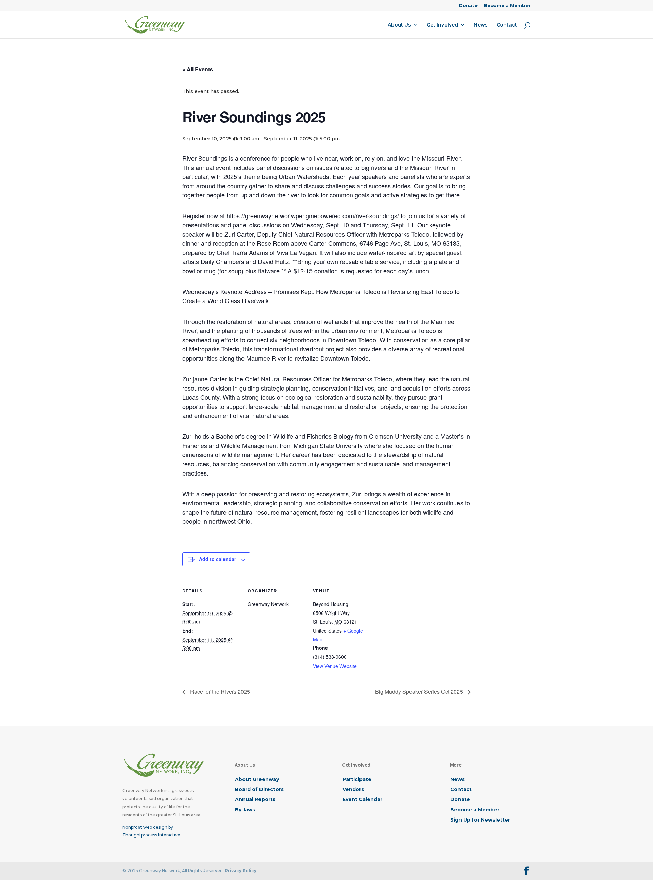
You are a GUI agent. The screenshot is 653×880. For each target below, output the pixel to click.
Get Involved (442, 25)
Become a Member (507, 5)
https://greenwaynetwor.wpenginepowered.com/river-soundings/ (313, 215)
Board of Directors (259, 789)
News (481, 25)
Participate (356, 779)
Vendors (353, 789)
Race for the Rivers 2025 (219, 691)
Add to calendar (217, 559)
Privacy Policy (240, 870)
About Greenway (257, 779)
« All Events (197, 69)
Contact (507, 25)
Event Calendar (362, 799)
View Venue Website (335, 665)
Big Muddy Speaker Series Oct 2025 (419, 691)
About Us (399, 25)
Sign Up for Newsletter (480, 820)
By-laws (245, 810)
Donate (468, 5)
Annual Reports (255, 799)
